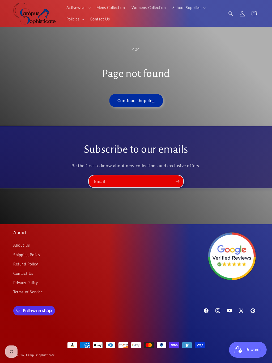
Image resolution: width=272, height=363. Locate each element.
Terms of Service (28, 292)
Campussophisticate (40, 355)
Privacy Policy (25, 282)
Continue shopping (136, 100)
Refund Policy (25, 264)
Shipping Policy (26, 254)
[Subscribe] (177, 181)
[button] (78, 7)
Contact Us (23, 273)
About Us (21, 245)
